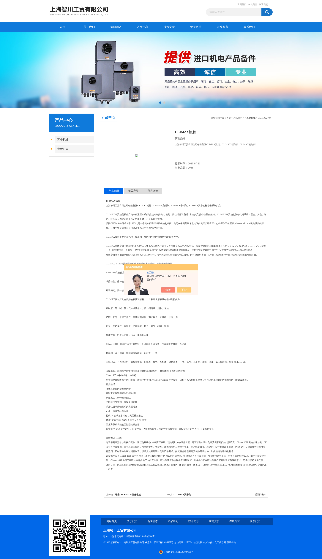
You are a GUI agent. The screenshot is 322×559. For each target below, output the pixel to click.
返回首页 (241, 4)
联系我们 (263, 4)
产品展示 (237, 118)
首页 (62, 27)
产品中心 (142, 27)
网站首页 (111, 521)
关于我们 (89, 27)
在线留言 (252, 4)
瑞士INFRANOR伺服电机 (128, 494)
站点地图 (197, 542)
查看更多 (62, 148)
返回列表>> (260, 494)
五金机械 (62, 139)
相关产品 (133, 190)
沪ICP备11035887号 (163, 542)
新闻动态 (115, 27)
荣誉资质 (195, 27)
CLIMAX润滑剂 (183, 494)
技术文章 (169, 27)
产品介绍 (113, 190)
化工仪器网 (220, 542)
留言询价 (153, 190)
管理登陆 (231, 542)
